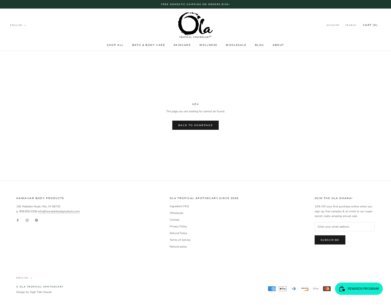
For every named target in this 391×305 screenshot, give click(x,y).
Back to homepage (195, 125)
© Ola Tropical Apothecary (40, 286)
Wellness (208, 44)
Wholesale (236, 44)
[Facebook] (17, 220)
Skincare (182, 44)
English (16, 25)
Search (350, 25)
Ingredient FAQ (179, 206)
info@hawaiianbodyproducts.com (59, 211)
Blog (259, 44)
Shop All (115, 44)
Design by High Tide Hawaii (34, 292)
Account (333, 25)
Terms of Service (180, 240)
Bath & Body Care (148, 44)
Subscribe (330, 239)
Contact (174, 220)
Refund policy (178, 247)
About (278, 44)
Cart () (370, 25)
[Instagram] (27, 220)
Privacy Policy (178, 226)
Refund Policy (178, 233)
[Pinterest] (36, 220)
